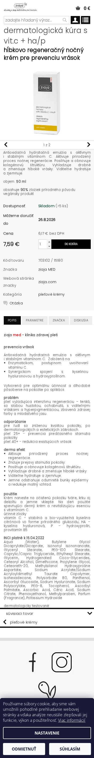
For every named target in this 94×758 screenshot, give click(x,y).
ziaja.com (47, 281)
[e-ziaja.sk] (23, 6)
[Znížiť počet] (49, 246)
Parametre (35, 320)
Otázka (16, 303)
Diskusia (81, 320)
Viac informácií (71, 720)
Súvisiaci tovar (19, 613)
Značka (59, 320)
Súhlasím (70, 749)
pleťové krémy (51, 294)
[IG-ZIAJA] (61, 662)
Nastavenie (47, 733)
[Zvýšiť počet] (49, 241)
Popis (12, 320)
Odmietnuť (24, 749)
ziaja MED (47, 269)
